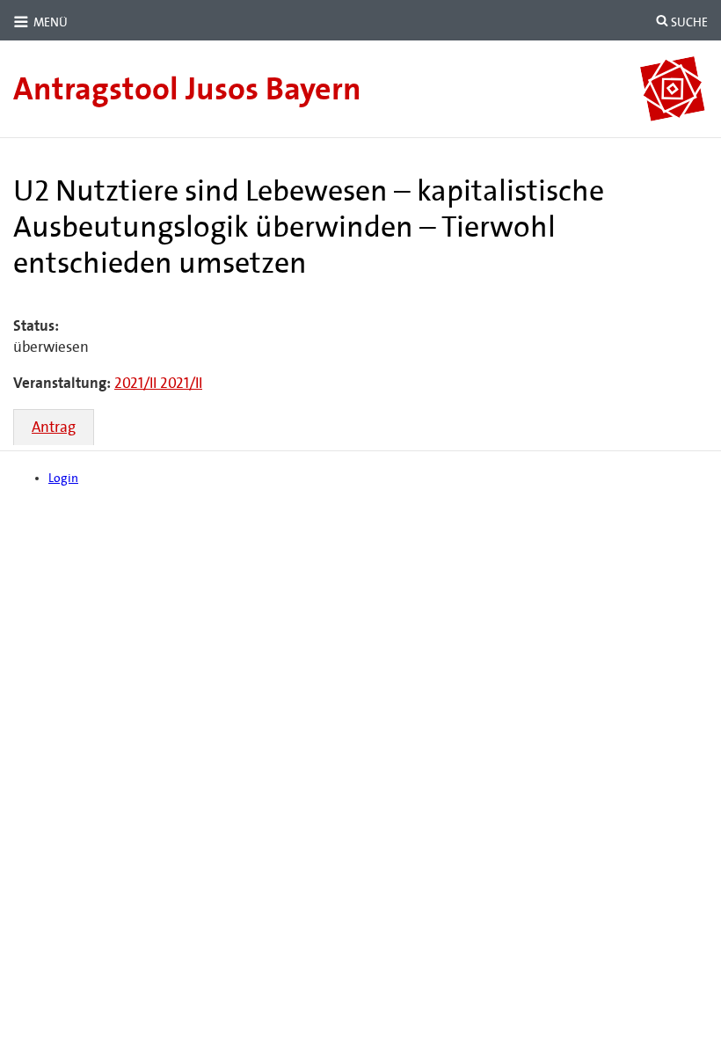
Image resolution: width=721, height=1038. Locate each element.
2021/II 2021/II (158, 383)
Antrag (54, 427)
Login (63, 478)
